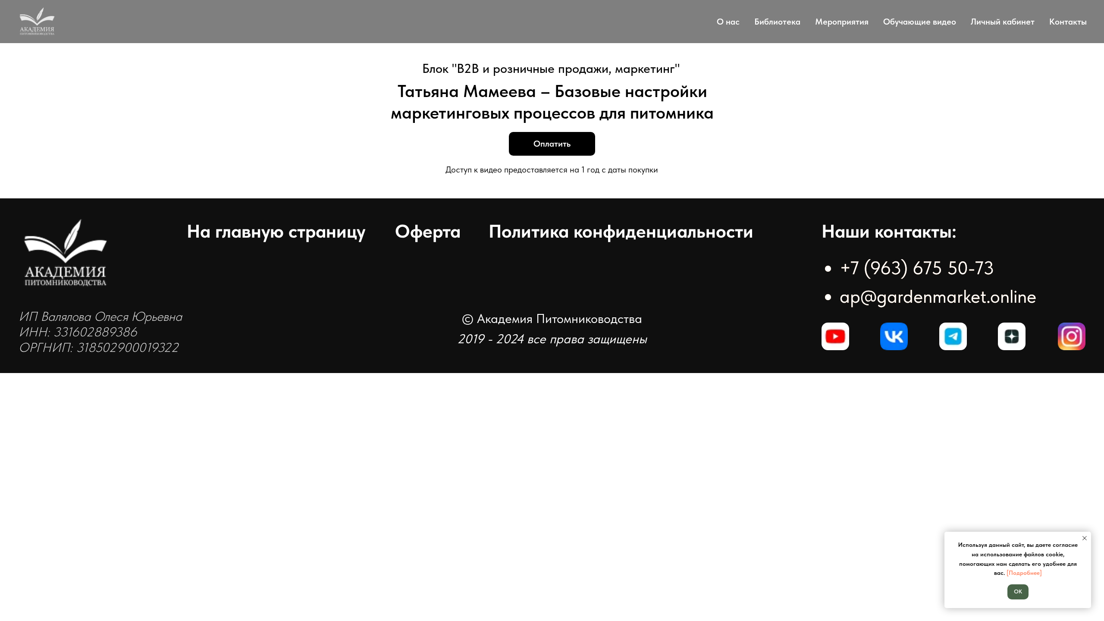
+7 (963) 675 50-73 (917, 268)
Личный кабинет (1003, 21)
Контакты (1068, 21)
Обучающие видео (919, 21)
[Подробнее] (1024, 572)
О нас (728, 21)
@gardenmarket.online (948, 296)
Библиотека (777, 21)
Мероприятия (842, 21)
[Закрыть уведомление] (1084, 538)
